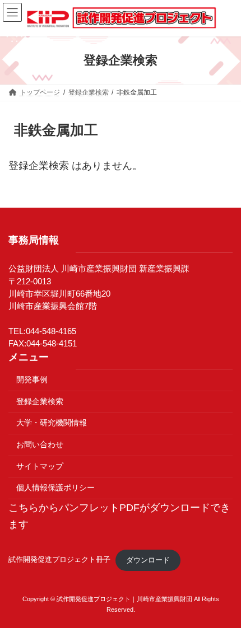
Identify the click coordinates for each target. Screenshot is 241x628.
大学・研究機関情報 (51, 422)
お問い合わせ (39, 444)
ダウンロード (148, 560)
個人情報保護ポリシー (55, 487)
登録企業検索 (39, 401)
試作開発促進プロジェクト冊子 (59, 560)
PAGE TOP (222, 598)
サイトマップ (39, 466)
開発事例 (32, 379)
